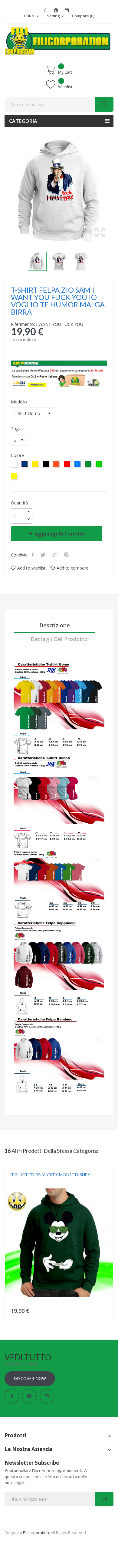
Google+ (55, 554)
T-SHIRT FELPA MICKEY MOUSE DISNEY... (52, 1174)
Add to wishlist (31, 568)
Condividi (33, 554)
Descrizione (54, 625)
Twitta (44, 554)
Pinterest (56, 10)
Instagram (66, 10)
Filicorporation (36, 1532)
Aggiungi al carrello (59, 533)
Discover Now (30, 1378)
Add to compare (72, 568)
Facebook (45, 10)
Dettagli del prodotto (59, 639)
